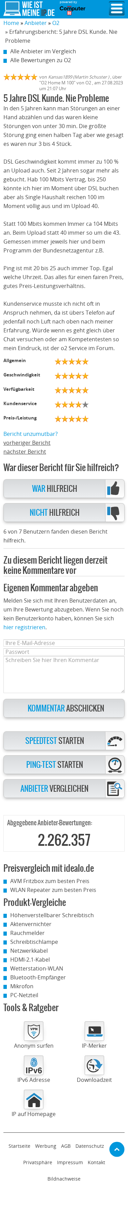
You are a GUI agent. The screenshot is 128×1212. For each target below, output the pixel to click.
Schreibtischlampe (34, 942)
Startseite (19, 1146)
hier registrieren (24, 627)
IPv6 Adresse (33, 1080)
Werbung (45, 1146)
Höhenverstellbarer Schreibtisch (52, 915)
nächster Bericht (24, 451)
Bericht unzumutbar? (30, 434)
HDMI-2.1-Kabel (30, 959)
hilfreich (54, 489)
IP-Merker (94, 1045)
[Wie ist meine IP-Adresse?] (29, 8)
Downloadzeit (94, 1080)
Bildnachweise (64, 1178)
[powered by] (72, 10)
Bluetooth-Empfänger (38, 977)
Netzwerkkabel (29, 950)
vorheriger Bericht (27, 442)
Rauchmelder (27, 933)
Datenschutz (89, 1146)
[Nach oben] (117, 1149)
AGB (66, 1146)
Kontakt (96, 1162)
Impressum (70, 1162)
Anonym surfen (34, 1045)
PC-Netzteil (24, 995)
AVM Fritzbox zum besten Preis (49, 881)
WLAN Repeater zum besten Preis (53, 890)
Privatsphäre (37, 1162)
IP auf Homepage (34, 1114)
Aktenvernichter (31, 924)
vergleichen (54, 789)
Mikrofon (21, 986)
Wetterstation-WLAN (36, 968)
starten (54, 741)
